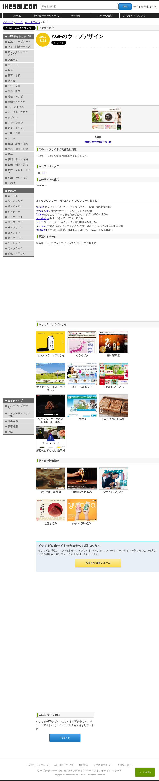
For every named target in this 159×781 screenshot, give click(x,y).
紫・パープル (15, 237)
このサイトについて (134, 15)
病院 (10, 431)
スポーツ (13, 59)
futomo (40, 214)
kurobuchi (41, 229)
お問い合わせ (125, 765)
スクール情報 (104, 15)
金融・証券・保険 (18, 143)
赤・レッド (14, 232)
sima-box (41, 226)
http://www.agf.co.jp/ (98, 141)
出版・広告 (14, 133)
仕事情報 (76, 15)
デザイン (13, 117)
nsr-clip (40, 206)
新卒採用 (13, 426)
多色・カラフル (16, 253)
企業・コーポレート (19, 41)
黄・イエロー (15, 206)
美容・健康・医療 (18, 148)
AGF (43, 173)
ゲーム (11, 138)
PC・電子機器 (16, 106)
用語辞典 (83, 765)
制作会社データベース (46, 15)
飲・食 (11, 80)
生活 (10, 70)
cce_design (42, 218)
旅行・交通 (14, 85)
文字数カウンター (103, 765)
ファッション (15, 122)
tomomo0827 (43, 210)
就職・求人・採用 (18, 159)
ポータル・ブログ (18, 112)
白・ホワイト (15, 216)
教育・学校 (14, 75)
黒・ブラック (15, 248)
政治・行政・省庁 (18, 177)
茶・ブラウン (15, 222)
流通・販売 (14, 91)
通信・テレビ (15, 96)
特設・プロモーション (19, 171)
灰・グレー (14, 211)
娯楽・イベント (16, 127)
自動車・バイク (16, 101)
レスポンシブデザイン (19, 407)
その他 (11, 182)
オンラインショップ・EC (18, 53)
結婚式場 (13, 421)
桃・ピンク (14, 243)
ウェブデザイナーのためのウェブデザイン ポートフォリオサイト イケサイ (79, 770)
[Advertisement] (18, 268)
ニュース (13, 65)
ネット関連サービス (19, 46)
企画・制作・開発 (18, 164)
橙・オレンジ (15, 201)
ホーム (17, 15)
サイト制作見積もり (144, 6)
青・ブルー (14, 195)
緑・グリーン (15, 227)
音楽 (10, 154)
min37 (39, 222)
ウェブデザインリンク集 (19, 414)
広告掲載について (64, 765)
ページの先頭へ (145, 772)
